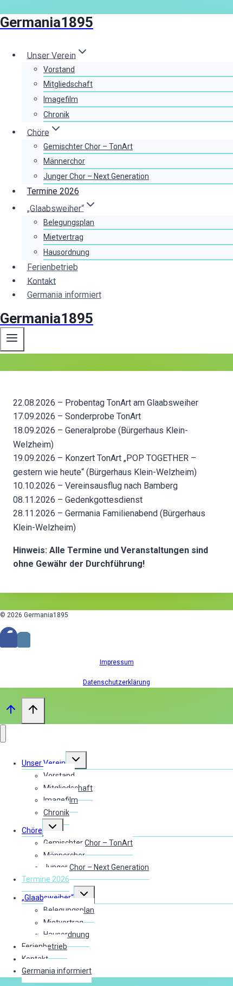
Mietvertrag (63, 237)
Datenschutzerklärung (116, 682)
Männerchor (64, 161)
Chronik (56, 114)
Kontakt (41, 281)
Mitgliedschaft (68, 84)
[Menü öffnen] (12, 339)
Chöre (32, 830)
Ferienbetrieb (52, 267)
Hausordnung (66, 252)
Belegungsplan (68, 222)
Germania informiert (64, 295)
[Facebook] (8, 640)
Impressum (117, 662)
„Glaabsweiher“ (48, 897)
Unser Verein (44, 763)
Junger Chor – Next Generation (96, 176)
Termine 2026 (53, 191)
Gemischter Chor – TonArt (88, 146)
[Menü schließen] (3, 733)
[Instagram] (23, 640)
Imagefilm (60, 99)
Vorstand (59, 69)
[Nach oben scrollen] (10, 712)
